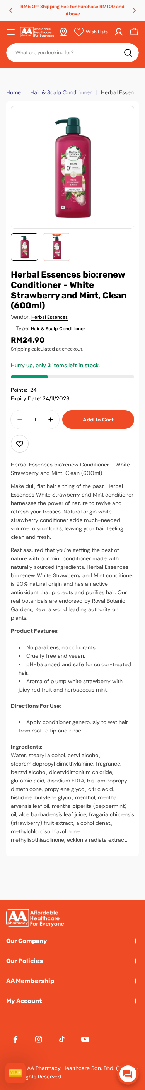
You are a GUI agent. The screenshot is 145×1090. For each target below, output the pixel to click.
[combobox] (72, 52)
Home (13, 92)
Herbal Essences (49, 317)
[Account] (118, 32)
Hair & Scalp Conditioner (61, 92)
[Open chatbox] (128, 1074)
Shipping (20, 349)
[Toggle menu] (10, 32)
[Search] (128, 52)
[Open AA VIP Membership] (15, 1073)
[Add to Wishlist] (20, 444)
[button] (10, 10)
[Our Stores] (63, 32)
